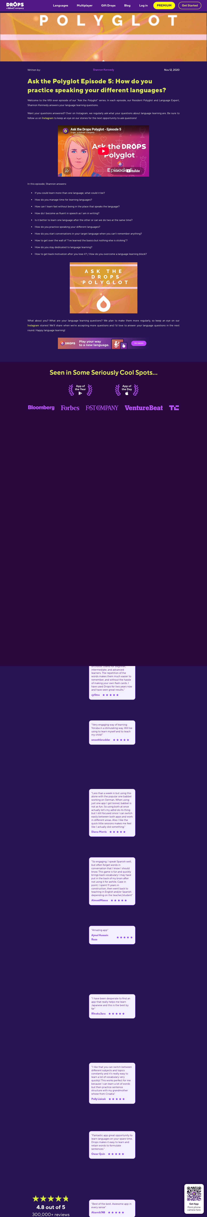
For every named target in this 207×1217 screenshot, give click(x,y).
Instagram (48, 118)
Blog (127, 5)
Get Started (190, 5)
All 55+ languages (64, 54)
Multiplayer (85, 5)
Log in (143, 5)
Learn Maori (61, 20)
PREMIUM (164, 5)
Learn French (61, 16)
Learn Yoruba (61, 29)
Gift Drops (108, 5)
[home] (15, 5)
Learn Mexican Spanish (66, 12)
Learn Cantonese (63, 50)
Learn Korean (61, 24)
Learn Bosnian (62, 37)
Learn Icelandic (62, 45)
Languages (60, 5)
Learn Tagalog (62, 33)
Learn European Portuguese (69, 41)
